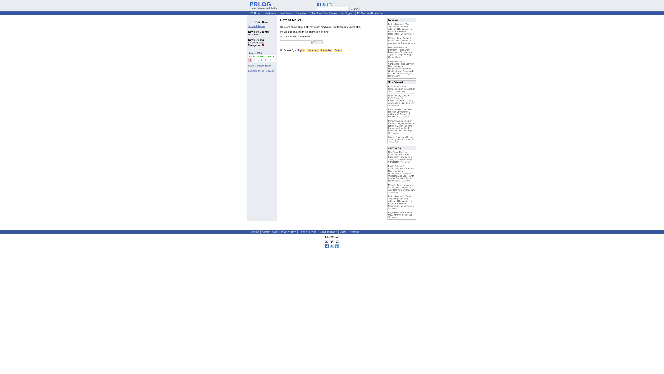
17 (270, 60)
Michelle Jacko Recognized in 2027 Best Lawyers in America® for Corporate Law (401, 40)
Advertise (354, 231)
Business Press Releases (261, 71)
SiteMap (254, 231)
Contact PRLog (270, 231)
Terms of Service (307, 231)
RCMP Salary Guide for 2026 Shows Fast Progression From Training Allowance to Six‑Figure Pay (401, 99)
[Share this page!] (324, 5)
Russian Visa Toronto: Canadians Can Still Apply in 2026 (401, 89)
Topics (301, 50)
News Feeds (286, 13)
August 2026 (255, 53)
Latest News (270, 13)
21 (254, 60)
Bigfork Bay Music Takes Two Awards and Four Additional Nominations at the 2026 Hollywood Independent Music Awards (401, 29)
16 (274, 60)
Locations (313, 50)
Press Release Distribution (264, 8)
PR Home (255, 13)
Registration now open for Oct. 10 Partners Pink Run (400, 213)
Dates (338, 50)
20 (258, 60)
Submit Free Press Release (323, 13)
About (343, 231)
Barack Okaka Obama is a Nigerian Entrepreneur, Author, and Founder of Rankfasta (400, 113)
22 (250, 60)
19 (262, 60)
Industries (326, 50)
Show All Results (256, 26)
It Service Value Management (256, 44)
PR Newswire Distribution (369, 13)
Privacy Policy (288, 231)
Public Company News (259, 65)
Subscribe (301, 13)
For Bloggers (347, 13)
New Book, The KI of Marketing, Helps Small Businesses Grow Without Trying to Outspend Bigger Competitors (400, 52)
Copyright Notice (328, 231)
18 (266, 60)
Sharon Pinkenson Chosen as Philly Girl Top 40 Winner (401, 138)
